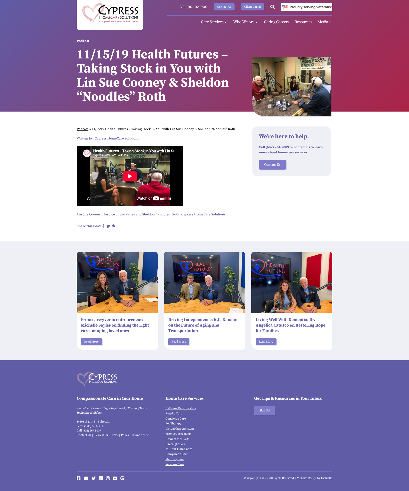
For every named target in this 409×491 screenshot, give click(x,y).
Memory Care (175, 459)
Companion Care (177, 454)
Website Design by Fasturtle (314, 478)
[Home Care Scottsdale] (110, 15)
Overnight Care (176, 444)
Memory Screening (178, 434)
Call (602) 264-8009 (193, 7)
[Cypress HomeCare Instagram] (108, 478)
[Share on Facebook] (103, 226)
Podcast (82, 129)
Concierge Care (176, 419)
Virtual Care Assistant (180, 429)
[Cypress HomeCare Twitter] (94, 478)
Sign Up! (264, 411)
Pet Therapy (173, 424)
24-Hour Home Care (179, 449)
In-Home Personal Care (181, 408)
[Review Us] (122, 478)
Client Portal (252, 7)
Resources (303, 22)
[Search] (272, 7)
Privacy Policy (120, 435)
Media (322, 22)
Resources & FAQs (177, 439)
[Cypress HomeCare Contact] (115, 478)
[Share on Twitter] (108, 226)
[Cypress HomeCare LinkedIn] (101, 478)
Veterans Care (175, 464)
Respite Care (174, 413)
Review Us (101, 435)
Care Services (212, 22)
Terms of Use (140, 435)
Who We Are (243, 22)
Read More (91, 342)
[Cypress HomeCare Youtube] (86, 478)
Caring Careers (276, 22)
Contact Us (224, 7)
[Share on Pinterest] (113, 226)
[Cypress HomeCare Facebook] (79, 478)
